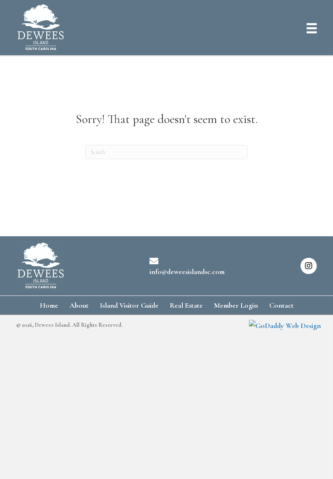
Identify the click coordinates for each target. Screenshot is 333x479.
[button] (309, 266)
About (79, 305)
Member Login (236, 305)
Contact (281, 305)
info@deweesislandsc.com (187, 271)
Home (49, 305)
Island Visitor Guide (129, 305)
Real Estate (186, 305)
